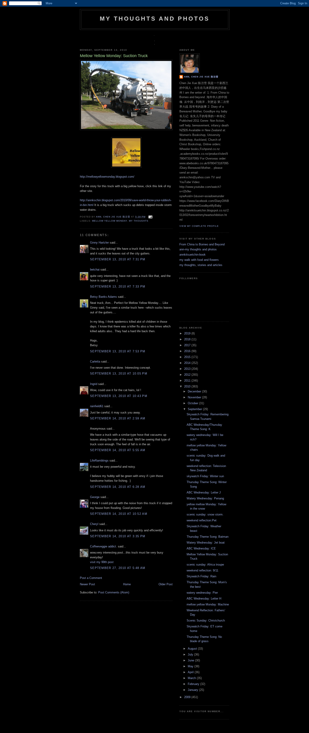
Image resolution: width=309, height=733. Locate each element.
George (95, 497)
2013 (187, 368)
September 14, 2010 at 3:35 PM (117, 536)
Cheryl (94, 524)
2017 (187, 345)
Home (127, 584)
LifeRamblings (99, 460)
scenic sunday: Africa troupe (205, 564)
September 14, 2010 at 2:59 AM (117, 418)
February (194, 684)
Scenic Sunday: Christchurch (206, 620)
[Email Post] (149, 216)
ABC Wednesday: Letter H (204, 598)
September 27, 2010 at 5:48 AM (117, 568)
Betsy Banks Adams (103, 296)
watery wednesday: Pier (202, 592)
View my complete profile (199, 226)
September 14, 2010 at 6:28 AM (117, 487)
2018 (187, 339)
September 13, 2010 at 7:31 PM (117, 259)
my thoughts (138, 221)
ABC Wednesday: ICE (201, 548)
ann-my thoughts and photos (198, 249)
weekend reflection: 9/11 (202, 570)
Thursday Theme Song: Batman (207, 536)
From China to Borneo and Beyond (202, 244)
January (193, 690)
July (191, 654)
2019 (187, 333)
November (195, 397)
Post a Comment (91, 578)
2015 (187, 357)
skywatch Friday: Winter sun (205, 476)
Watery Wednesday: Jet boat (206, 542)
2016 (187, 351)
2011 (187, 380)
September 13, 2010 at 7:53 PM (117, 351)
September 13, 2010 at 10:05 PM (118, 373)
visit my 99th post (102, 562)
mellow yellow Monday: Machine (208, 604)
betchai (95, 269)
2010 (187, 386)
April (191, 672)
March (192, 678)
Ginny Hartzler (99, 242)
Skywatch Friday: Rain (201, 576)
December (195, 391)
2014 (187, 363)
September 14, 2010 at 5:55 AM (117, 450)
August (193, 648)
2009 (187, 697)
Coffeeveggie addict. (103, 546)
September (195, 409)
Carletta (95, 361)
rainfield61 (96, 406)
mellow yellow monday (109, 221)
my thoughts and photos (154, 18)
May (191, 666)
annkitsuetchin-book (192, 254)
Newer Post (87, 584)
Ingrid (93, 384)
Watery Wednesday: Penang (205, 498)
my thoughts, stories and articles (200, 265)
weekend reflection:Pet (201, 520)
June (191, 660)
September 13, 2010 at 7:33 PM (117, 286)
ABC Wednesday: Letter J (204, 492)
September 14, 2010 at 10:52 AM (118, 513)
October (193, 403)
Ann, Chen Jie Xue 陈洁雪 (113, 216)
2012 (187, 374)
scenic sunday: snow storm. (205, 514)
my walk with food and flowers (199, 259)
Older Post (166, 584)
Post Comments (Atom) (113, 592)
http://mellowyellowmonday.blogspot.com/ (107, 176)
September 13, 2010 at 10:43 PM (118, 396)
